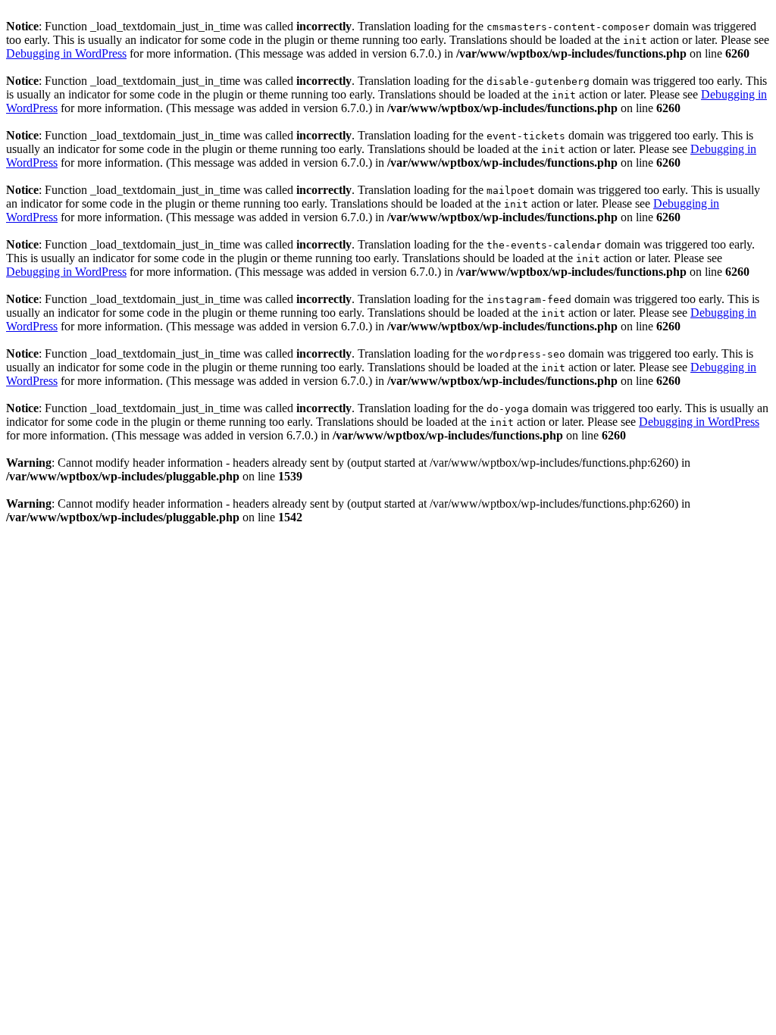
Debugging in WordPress (66, 53)
